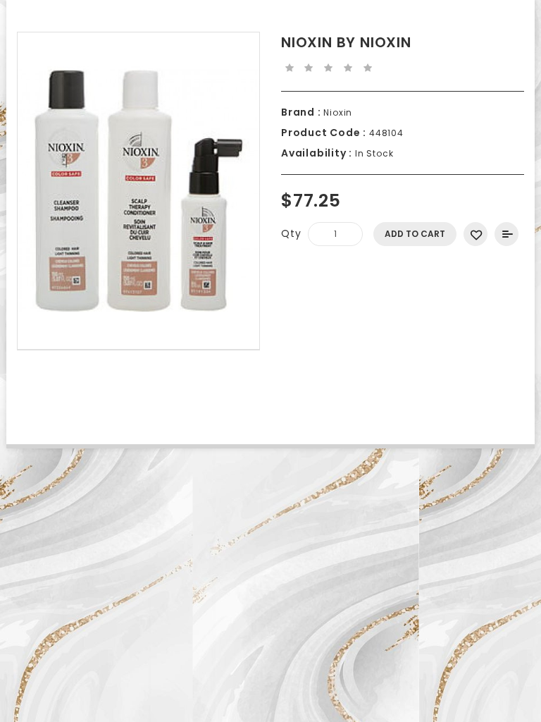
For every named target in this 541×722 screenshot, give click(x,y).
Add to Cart (415, 234)
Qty (291, 233)
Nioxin (337, 112)
